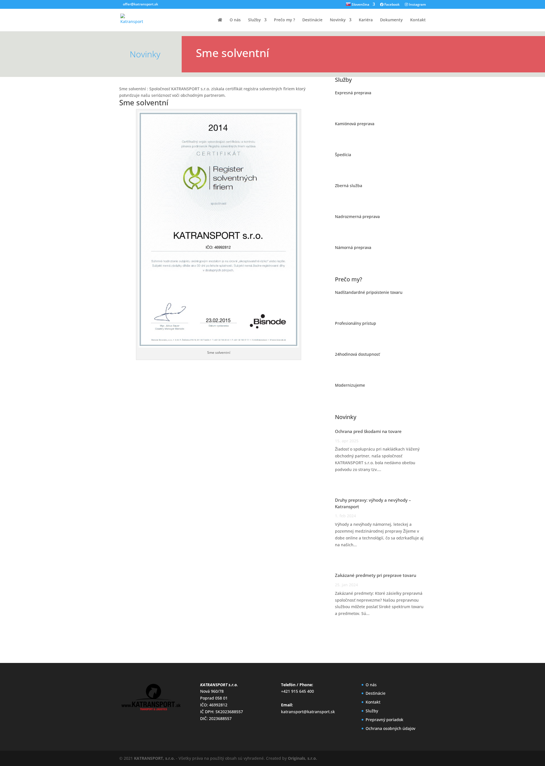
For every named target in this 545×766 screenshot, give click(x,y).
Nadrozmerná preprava (357, 216)
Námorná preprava (353, 247)
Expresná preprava (353, 92)
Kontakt (418, 20)
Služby (254, 20)
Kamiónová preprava (354, 123)
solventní (152, 102)
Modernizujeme (350, 385)
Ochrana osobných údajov (390, 728)
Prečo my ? (284, 20)
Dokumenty (391, 20)
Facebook (391, 5)
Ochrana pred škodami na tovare (368, 431)
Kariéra (366, 20)
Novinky (338, 20)
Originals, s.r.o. (302, 758)
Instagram (417, 5)
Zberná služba (348, 185)
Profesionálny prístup (355, 323)
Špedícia (343, 154)
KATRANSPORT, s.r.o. (154, 758)
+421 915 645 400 (297, 691)
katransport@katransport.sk (308, 711)
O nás (235, 20)
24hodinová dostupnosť (357, 354)
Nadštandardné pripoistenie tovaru (369, 292)
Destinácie (312, 20)
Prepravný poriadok (384, 719)
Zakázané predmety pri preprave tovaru (375, 575)
